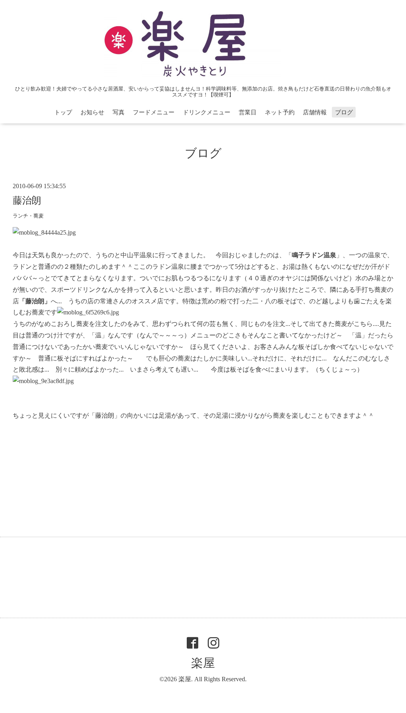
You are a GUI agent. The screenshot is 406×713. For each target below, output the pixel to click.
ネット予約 (280, 112)
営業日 (248, 112)
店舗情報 (315, 112)
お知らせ (92, 112)
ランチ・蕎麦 (28, 216)
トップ (63, 112)
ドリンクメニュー (206, 112)
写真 (118, 112)
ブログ (344, 112)
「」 (314, 255)
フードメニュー (153, 112)
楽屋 (203, 662)
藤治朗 (27, 200)
